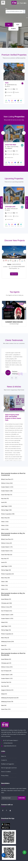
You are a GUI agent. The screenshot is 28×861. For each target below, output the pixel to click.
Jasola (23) (4, 562)
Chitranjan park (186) (6, 603)
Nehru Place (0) (5, 637)
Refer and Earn (1, 202)
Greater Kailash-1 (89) (6, 674)
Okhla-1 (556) (4, 521)
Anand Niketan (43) (6, 659)
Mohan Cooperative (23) (7, 574)
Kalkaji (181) (4, 622)
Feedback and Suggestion (7, 764)
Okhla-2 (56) (4, 585)
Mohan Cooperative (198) (7, 514)
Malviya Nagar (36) (6, 630)
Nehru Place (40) (5, 577)
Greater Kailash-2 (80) (6, 490)
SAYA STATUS (16, 264)
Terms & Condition (6, 771)
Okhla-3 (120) (4, 529)
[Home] (14, 2)
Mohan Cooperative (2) (7, 634)
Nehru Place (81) (5, 517)
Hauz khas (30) (5, 686)
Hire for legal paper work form (9, 767)
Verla (6, 83)
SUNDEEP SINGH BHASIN (14, 322)
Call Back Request (26, 202)
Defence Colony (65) (6, 543)
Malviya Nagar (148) (6, 510)
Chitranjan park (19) (6, 663)
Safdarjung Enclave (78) (7, 701)
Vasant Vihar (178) (5, 649)
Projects (13, 28)
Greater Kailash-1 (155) (7, 487)
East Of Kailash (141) (6, 610)
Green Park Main (10, 144)
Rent (17, 24)
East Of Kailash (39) (6, 670)
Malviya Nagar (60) (6, 570)
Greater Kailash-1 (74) (6, 547)
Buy (9, 24)
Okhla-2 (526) (4, 525)
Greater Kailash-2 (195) (7, 618)
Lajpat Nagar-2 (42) (6, 626)
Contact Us (4, 760)
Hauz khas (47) (5, 558)
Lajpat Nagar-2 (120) (6, 566)
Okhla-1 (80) (4, 581)
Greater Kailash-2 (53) (6, 678)
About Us (3, 756)
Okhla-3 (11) (4, 589)
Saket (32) (3, 645)
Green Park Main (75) (6, 494)
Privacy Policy (4, 775)
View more (14, 274)
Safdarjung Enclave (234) (7, 641)
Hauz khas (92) (5, 498)
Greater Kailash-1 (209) (7, 614)
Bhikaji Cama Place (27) (7, 479)
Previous (3, 71)
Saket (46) (3, 705)
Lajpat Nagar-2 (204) (6, 506)
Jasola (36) (4, 502)
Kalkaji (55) (4, 694)
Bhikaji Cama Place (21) (7, 539)
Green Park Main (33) (6, 554)
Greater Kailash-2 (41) (6, 550)
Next (24, 71)
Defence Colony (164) (7, 483)
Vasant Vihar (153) (5, 709)
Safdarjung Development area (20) (9, 697)
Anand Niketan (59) (6, 599)
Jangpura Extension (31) (7, 690)
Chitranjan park (10, 206)
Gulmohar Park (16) (6, 682)
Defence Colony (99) (6, 607)
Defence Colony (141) (7, 667)
